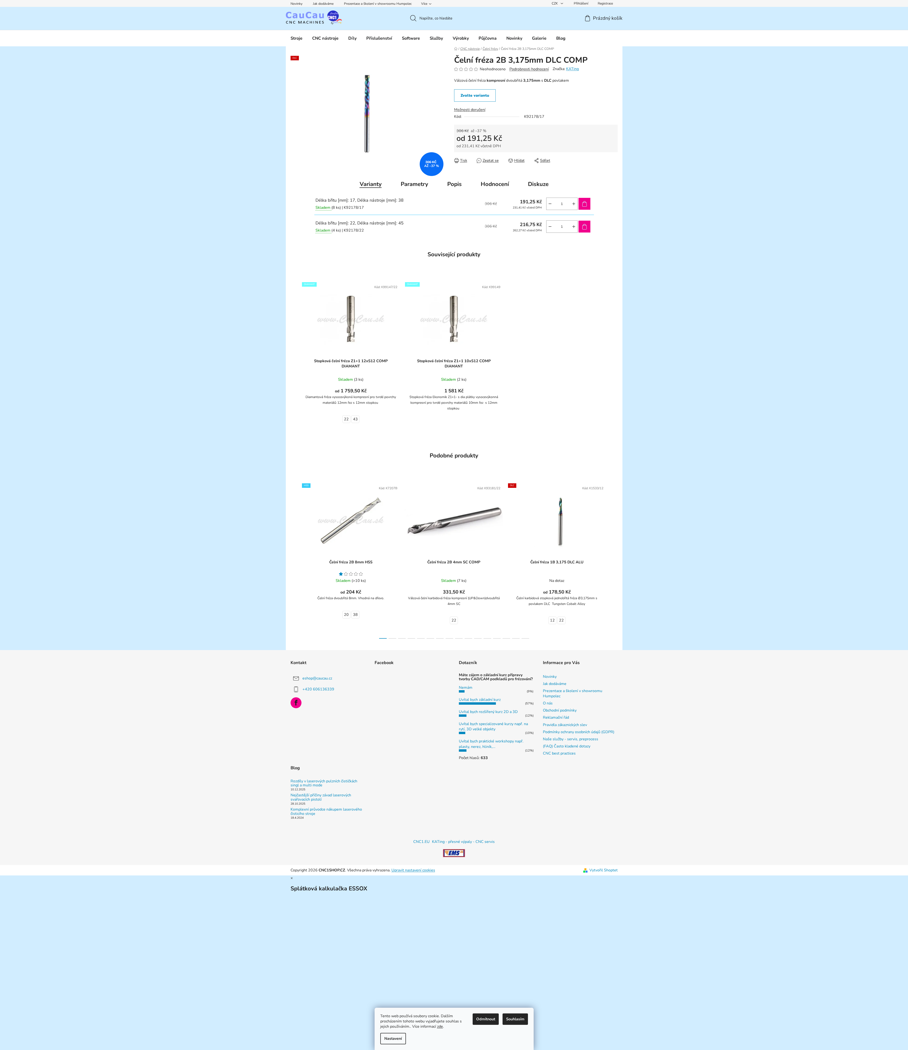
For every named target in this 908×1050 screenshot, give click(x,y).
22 (346, 419)
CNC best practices (559, 753)
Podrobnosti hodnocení (529, 69)
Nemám (465, 687)
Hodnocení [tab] (495, 184)
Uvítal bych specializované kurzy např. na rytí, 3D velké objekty (493, 726)
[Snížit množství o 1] (550, 204)
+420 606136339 (318, 689)
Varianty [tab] (371, 184)
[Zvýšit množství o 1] (573, 204)
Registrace (605, 3)
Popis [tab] (454, 184)
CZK (555, 3)
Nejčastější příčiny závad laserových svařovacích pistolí (321, 797)
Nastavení (393, 1038)
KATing (572, 68)
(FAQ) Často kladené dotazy (566, 746)
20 (346, 614)
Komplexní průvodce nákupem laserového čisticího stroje (326, 812)
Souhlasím (515, 1019)
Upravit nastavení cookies (413, 870)
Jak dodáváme (323, 3)
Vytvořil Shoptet (603, 870)
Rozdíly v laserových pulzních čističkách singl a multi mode (324, 783)
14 (516, 638)
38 (355, 614)
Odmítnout (485, 1019)
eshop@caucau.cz (317, 678)
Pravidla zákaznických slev (565, 724)
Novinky (296, 3)
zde (440, 1026)
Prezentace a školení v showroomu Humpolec (378, 3)
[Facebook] (296, 702)
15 (525, 638)
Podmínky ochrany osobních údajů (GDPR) (578, 732)
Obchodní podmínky (560, 710)
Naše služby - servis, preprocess (570, 739)
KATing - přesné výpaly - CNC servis (463, 841)
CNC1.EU (421, 841)
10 (478, 638)
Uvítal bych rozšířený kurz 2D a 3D (488, 711)
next (614, 559)
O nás (548, 703)
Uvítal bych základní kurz (480, 699)
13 (506, 638)
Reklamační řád (556, 717)
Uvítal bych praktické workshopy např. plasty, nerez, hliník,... (491, 744)
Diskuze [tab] (538, 184)
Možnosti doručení (469, 109)
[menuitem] (296, 38)
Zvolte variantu (475, 95)
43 (355, 419)
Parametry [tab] (414, 184)
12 (552, 620)
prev (294, 559)
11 (487, 638)
